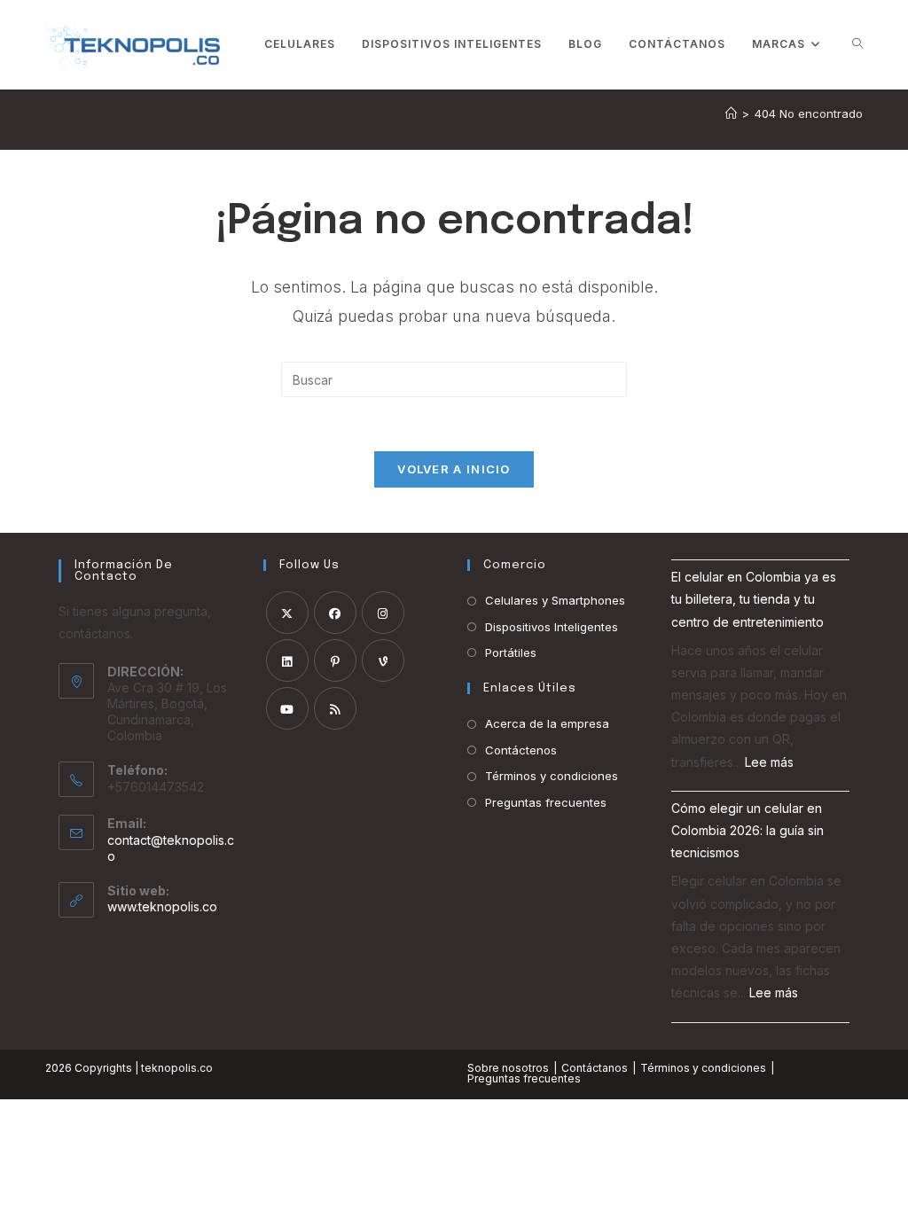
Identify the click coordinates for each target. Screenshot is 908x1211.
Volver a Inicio (454, 469)
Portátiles (510, 652)
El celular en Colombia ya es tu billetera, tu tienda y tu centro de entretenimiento (753, 599)
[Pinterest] (335, 660)
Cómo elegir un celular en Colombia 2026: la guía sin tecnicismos (747, 830)
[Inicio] (731, 113)
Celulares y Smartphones (555, 600)
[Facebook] (335, 612)
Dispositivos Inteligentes (551, 627)
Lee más (769, 762)
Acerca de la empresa (547, 723)
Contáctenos (521, 750)
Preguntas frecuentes (546, 802)
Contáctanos (594, 1067)
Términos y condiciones (551, 776)
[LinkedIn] (287, 660)
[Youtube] (287, 708)
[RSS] (335, 708)
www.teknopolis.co (162, 906)
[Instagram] (383, 612)
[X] (287, 612)
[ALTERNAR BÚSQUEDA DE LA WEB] (857, 44)
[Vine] (383, 660)
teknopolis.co (177, 1067)
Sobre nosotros (508, 1067)
